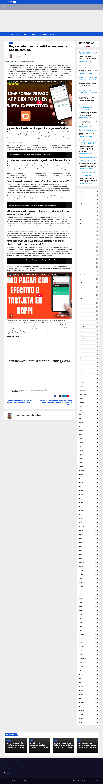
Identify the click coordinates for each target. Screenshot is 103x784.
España (81, 406)
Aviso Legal (86, 780)
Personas (81, 582)
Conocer (81, 342)
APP (18, 34)
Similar (81, 650)
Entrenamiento (83, 394)
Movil (80, 550)
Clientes (81, 311)
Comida (81, 319)
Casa (80, 295)
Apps (80, 223)
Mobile (80, 546)
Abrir (80, 191)
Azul (80, 243)
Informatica (82, 474)
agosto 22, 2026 (12, 747)
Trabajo (81, 690)
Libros (80, 518)
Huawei (81, 466)
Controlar (81, 350)
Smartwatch (82, 658)
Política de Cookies (95, 780)
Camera (81, 287)
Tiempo (81, 686)
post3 (16, 762)
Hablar (80, 458)
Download (82, 382)
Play (80, 590)
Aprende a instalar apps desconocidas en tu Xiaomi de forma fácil (88, 180)
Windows (81, 710)
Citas (80, 307)
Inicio (12, 34)
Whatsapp (82, 702)
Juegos (81, 510)
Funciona (81, 430)
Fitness (81, 422)
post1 (9, 762)
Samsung (81, 646)
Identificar (81, 470)
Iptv (80, 506)
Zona (80, 722)
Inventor (81, 494)
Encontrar (82, 390)
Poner (80, 598)
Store (80, 670)
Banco (80, 247)
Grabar (81, 450)
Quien (80, 606)
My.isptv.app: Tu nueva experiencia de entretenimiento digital (86, 98)
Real (80, 618)
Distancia (81, 378)
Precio (80, 602)
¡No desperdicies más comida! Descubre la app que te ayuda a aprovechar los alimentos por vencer (56, 402)
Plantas (81, 586)
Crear (80, 354)
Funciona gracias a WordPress (10, 780)
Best (80, 259)
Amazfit (81, 195)
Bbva (80, 255)
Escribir (81, 398)
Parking (81, 574)
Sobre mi (53, 34)
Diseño (81, 374)
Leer (80, 514)
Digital (80, 366)
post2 (13, 762)
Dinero (81, 370)
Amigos (81, 203)
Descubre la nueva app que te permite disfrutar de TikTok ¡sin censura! (88, 114)
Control (81, 346)
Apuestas (81, 231)
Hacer (80, 462)
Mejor (80, 538)
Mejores (81, 542)
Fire (80, 418)
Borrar (80, 267)
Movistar (81, 554)
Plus (80, 594)
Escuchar (81, 402)
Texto (80, 682)
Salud (80, 642)
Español (81, 410)
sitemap (6, 762)
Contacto (43, 34)
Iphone (25, 34)
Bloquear (81, 263)
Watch (80, 698)
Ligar (80, 522)
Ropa (80, 626)
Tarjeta (81, 674)
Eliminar (81, 386)
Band (80, 251)
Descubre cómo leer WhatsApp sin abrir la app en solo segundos (87, 83)
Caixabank (82, 275)
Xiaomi (81, 714)
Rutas (80, 630)
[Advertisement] (51, 21)
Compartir (82, 326)
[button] (98, 34)
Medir (80, 534)
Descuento (82, 362)
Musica (81, 558)
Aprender (81, 227)
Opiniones (82, 562)
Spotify (81, 666)
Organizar (81, 566)
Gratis (80, 454)
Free (80, 426)
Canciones (82, 291)
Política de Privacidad (78, 780)
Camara (81, 279)
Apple (80, 219)
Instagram (82, 482)
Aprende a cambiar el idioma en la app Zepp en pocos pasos (87, 58)
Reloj (80, 622)
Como (80, 323)
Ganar (80, 438)
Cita (80, 303)
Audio (80, 239)
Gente (80, 446)
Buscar (81, 271)
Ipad (80, 498)
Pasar (80, 578)
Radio (80, 614)
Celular (81, 299)
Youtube (81, 718)
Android (33, 34)
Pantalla (81, 570)
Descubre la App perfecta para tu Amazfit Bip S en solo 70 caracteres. (88, 123)
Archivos (81, 235)
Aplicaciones (82, 211)
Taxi (80, 678)
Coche (80, 315)
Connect (81, 338)
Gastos (81, 442)
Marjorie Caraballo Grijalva (23, 55)
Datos (80, 358)
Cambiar (81, 283)
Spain (80, 662)
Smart (80, 654)
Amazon (81, 199)
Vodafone (81, 694)
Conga (81, 334)
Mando (81, 530)
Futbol (80, 434)
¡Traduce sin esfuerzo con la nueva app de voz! (38, 745)
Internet (81, 490)
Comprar (81, 330)
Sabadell (81, 634)
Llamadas (81, 526)
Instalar (81, 486)
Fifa (80, 414)
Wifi (80, 706)
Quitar (80, 610)
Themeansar (30, 780)
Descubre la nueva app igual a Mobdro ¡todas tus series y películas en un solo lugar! (88, 165)
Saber (80, 638)
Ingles (80, 478)
